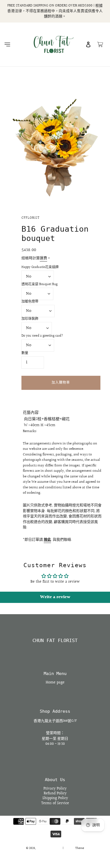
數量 (24, 353)
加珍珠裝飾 (29, 319)
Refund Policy (55, 793)
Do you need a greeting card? (42, 336)
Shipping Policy (55, 798)
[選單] (7, 44)
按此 (47, 539)
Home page (55, 682)
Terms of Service (55, 803)
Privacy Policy (55, 789)
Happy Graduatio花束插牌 (40, 267)
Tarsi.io (69, 848)
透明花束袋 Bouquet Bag (39, 284)
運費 (43, 258)
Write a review (55, 597)
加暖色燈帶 (29, 301)
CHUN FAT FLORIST (55, 640)
